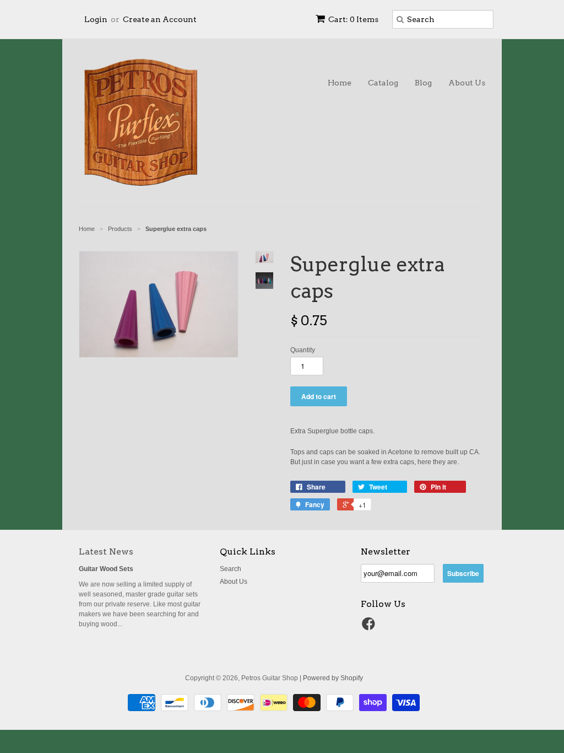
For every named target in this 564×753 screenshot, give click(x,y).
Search (230, 569)
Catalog (383, 82)
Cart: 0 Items (353, 19)
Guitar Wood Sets (106, 569)
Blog (423, 82)
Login (95, 19)
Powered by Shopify (333, 678)
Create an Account (160, 19)
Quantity (302, 350)
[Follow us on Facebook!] (370, 627)
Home (339, 82)
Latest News (106, 551)
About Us (466, 82)
